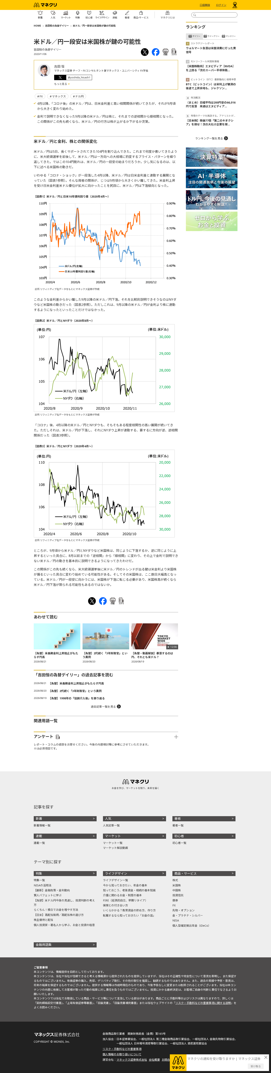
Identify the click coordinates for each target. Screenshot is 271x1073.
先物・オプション (183, 910)
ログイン (221, 5)
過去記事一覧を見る (103, 706)
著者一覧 (178, 825)
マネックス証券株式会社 (131, 1059)
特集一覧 (39, 880)
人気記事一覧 (111, 825)
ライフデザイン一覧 (115, 880)
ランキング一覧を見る (209, 138)
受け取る (256, 1066)
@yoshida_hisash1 (79, 77)
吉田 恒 (59, 66)
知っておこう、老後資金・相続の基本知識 (129, 890)
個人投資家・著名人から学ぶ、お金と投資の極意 (64, 925)
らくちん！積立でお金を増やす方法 (56, 910)
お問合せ (167, 1059)
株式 (175, 880)
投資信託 (178, 895)
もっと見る (61, 84)
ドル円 (79, 96)
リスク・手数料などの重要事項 (122, 1049)
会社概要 (154, 1059)
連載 (39, 836)
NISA (175, 920)
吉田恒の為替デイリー (57, 25)
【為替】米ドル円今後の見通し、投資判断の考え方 (64, 902)
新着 (39, 818)
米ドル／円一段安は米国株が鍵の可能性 (94, 25)
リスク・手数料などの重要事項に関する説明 (203, 1003)
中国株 (176, 890)
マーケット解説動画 (115, 848)
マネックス (59, 96)
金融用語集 (44, 944)
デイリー (196, 36)
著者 (177, 818)
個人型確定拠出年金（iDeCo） (191, 925)
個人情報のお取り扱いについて (122, 1054)
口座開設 (205, 5)
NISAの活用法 (42, 885)
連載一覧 (39, 843)
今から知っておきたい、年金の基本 (125, 885)
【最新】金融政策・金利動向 (52, 890)
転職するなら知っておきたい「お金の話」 (129, 915)
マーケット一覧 (112, 843)
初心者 (179, 836)
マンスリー (231, 36)
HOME (37, 25)
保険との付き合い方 (115, 905)
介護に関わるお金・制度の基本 (122, 895)
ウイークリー (213, 36)
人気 (108, 818)
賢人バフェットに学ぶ (48, 895)
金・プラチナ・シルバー (187, 915)
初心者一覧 (179, 843)
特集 (39, 873)
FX (41, 96)
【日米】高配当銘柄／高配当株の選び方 (59, 915)
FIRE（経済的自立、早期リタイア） (125, 900)
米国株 (176, 885)
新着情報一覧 (42, 825)
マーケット (113, 836)
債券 (175, 900)
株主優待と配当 (43, 920)
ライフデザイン (116, 873)
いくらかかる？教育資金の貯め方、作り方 (129, 910)
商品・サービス (185, 873)
